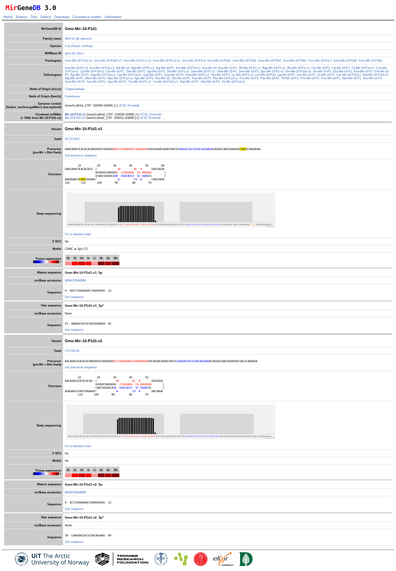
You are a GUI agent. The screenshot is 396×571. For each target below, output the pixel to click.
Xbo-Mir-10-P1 (210, 81)
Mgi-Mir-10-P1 (74, 78)
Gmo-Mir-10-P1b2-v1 (108, 60)
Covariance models (87, 17)
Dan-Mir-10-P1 (135, 71)
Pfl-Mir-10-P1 (290, 78)
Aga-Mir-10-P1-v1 (142, 68)
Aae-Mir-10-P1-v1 (76, 68)
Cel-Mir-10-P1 (341, 68)
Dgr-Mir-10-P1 (156, 71)
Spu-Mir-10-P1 (116, 81)
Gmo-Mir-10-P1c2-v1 (166, 60)
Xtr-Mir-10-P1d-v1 (233, 81)
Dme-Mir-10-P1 (227, 71)
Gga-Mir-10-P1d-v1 (103, 74)
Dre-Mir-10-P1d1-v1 (298, 71)
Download (61, 17)
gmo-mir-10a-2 (74, 53)
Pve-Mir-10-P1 (330, 78)
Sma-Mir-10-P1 (75, 81)
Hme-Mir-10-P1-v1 (197, 74)
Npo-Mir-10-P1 (144, 78)
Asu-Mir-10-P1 (227, 68)
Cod (78, 46)
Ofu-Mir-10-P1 (181, 78)
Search (45, 17)
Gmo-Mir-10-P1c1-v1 (137, 60)
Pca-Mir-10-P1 (248, 78)
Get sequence (74, 297)
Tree (33, 17)
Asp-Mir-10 (209, 68)
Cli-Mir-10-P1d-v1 (363, 68)
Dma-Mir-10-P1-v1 (203, 71)
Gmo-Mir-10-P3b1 (269, 60)
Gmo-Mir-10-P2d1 (219, 60)
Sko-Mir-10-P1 (372, 78)
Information (113, 17)
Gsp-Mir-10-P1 (174, 74)
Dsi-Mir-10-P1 (322, 71)
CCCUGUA (72, 350)
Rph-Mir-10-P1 (351, 78)
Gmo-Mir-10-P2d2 (244, 60)
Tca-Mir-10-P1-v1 (139, 81)
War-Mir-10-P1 (189, 81)
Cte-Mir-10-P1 (115, 71)
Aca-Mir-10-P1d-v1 (102, 68)
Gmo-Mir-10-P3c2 (320, 60)
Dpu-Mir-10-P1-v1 (272, 71)
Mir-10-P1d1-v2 (75, 118)
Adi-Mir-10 (122, 68)
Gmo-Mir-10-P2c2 (194, 60)
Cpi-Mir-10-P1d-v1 (92, 71)
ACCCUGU (72, 139)
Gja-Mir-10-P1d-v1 (129, 74)
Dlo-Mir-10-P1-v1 (178, 71)
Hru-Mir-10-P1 (220, 74)
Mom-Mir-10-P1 (95, 78)
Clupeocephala (74, 89)
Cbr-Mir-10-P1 (320, 68)
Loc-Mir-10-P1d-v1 (349, 74)
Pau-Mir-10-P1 (201, 78)
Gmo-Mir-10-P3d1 (345, 60)
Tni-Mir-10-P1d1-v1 (165, 81)
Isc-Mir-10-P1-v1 (242, 74)
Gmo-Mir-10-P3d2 (370, 60)
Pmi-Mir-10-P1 (309, 78)
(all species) (83, 38)
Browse (21, 17)
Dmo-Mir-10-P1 (249, 71)
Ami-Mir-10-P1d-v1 (188, 68)
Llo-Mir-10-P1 (326, 74)
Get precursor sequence (81, 155)
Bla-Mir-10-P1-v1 (298, 68)
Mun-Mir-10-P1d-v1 (120, 78)
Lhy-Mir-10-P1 (306, 74)
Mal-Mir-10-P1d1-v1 (376, 74)
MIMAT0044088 (75, 280)
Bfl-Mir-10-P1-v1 (250, 68)
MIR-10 (69, 38)
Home (8, 17)
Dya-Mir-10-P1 (342, 71)
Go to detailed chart (78, 234)
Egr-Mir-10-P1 (79, 74)
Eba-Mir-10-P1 (363, 71)
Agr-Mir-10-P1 (165, 68)
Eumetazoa (72, 96)
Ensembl (133, 105)
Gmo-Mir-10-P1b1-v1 (78, 60)
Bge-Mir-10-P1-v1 (274, 68)
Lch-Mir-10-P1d (265, 74)
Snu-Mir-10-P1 (96, 81)
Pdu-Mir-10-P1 (269, 78)
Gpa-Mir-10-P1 (152, 74)
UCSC (123, 105)
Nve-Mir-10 (162, 78)
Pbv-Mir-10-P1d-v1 (225, 78)
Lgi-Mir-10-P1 (286, 74)
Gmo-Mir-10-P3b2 (294, 60)
